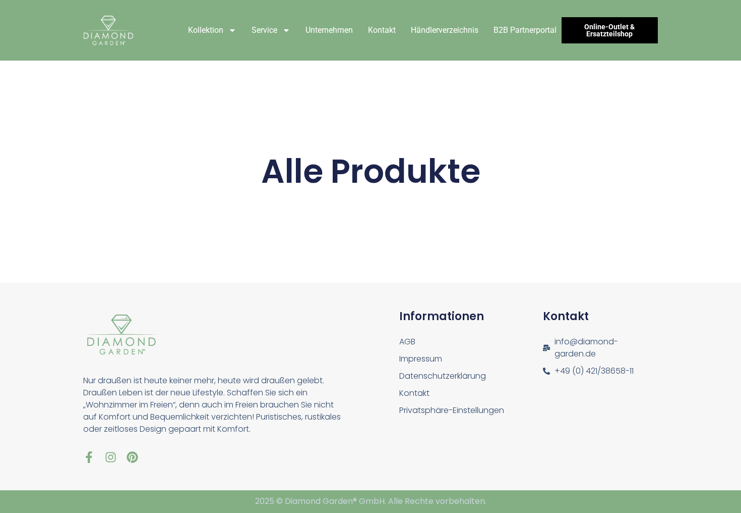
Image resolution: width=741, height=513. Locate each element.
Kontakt (382, 30)
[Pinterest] (132, 457)
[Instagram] (110, 457)
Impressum (420, 359)
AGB (407, 341)
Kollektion (205, 30)
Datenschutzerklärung (442, 376)
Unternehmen (329, 30)
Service (264, 30)
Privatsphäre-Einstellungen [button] (451, 410)
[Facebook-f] (89, 457)
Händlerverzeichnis (444, 30)
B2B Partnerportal (525, 30)
